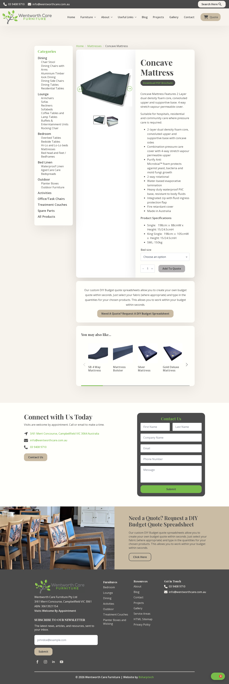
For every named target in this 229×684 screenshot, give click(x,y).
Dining (107, 598)
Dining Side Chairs (52, 81)
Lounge (108, 593)
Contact (189, 17)
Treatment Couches (52, 205)
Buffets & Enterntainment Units (54, 122)
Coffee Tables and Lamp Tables (52, 115)
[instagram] (45, 662)
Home (71, 17)
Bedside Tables (50, 141)
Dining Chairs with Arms (52, 67)
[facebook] (37, 662)
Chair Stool (48, 62)
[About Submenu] (112, 17)
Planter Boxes (50, 183)
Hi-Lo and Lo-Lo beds (54, 145)
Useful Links (125, 17)
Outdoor (108, 609)
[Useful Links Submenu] (136, 17)
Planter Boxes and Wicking (114, 622)
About (105, 17)
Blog (145, 17)
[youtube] (62, 662)
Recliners (46, 105)
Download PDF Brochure (158, 82)
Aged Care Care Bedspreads (51, 172)
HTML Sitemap (143, 619)
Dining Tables (50, 85)
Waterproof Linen (52, 166)
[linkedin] (53, 662)
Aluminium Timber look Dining (52, 75)
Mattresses (48, 149)
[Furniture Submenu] (96, 17)
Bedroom (109, 587)
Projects (158, 17)
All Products (46, 217)
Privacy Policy (142, 624)
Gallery (174, 17)
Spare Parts (46, 211)
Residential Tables (52, 88)
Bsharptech (146, 677)
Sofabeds (47, 109)
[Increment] (152, 268)
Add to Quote (171, 268)
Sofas (44, 102)
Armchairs (47, 98)
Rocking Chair (50, 128)
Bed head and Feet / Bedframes (53, 154)
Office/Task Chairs (51, 199)
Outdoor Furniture (52, 187)
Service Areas (142, 613)
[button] (187, 364)
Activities (44, 193)
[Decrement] (143, 268)
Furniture (86, 17)
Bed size (146, 249)
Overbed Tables (51, 138)
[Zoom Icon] (105, 79)
